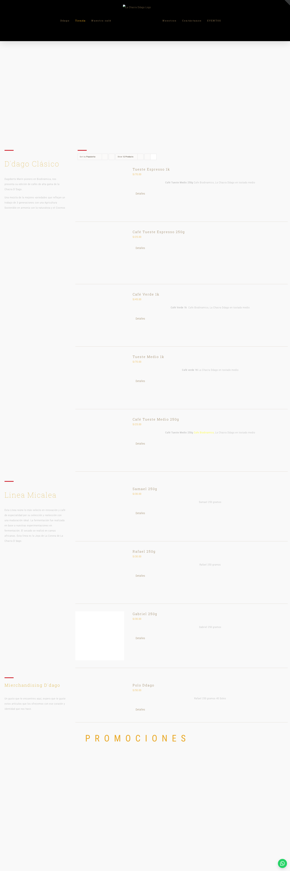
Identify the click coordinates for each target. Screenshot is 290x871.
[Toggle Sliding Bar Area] (287, 2)
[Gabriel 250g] (99, 635)
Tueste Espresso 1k (151, 169)
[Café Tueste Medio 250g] (99, 440)
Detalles (140, 193)
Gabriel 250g (145, 614)
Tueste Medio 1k (148, 356)
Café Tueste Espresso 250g (159, 232)
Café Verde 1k (146, 294)
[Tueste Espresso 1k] (99, 190)
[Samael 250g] (99, 510)
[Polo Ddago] (99, 699)
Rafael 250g (144, 551)
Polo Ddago (143, 685)
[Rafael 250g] (99, 572)
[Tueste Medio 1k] (99, 377)
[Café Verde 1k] (99, 315)
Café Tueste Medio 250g (156, 419)
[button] (282, 863)
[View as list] (153, 157)
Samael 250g (145, 489)
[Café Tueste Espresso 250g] (99, 253)
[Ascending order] (112, 157)
